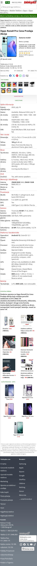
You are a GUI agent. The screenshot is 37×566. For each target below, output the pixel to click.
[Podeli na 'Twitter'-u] (14, 76)
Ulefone (22, 483)
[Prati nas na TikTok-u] (34, 545)
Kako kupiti (4, 492)
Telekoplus (4, 11)
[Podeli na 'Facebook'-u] (10, 76)
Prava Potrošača (6, 559)
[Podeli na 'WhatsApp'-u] (20, 76)
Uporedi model (6, 59)
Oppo (25, 11)
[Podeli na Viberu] (24, 76)
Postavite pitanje (6, 500)
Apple (21, 468)
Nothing (22, 487)
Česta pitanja (5, 496)
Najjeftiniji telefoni (7, 512)
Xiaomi (21, 472)
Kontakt (3, 519)
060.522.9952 (17, 2)
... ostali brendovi (25, 499)
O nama (3, 464)
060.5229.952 (12, 531)
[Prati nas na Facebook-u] (24, 545)
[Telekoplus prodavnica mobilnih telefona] (30, 4)
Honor (21, 491)
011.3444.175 (32, 71)
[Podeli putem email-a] (27, 76)
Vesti (2, 508)
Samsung (22, 464)
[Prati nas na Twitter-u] (28, 545)
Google (21, 475)
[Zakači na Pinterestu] (17, 76)
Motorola (22, 495)
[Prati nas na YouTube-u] (31, 545)
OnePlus (22, 479)
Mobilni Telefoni (15, 11)
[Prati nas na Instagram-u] (21, 545)
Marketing (4, 481)
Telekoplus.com (25, 537)
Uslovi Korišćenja (6, 555)
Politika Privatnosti (7, 551)
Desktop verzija (28, 549)
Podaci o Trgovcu (6, 562)
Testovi (3, 504)
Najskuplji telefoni (7, 516)
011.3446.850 (18, 71)
